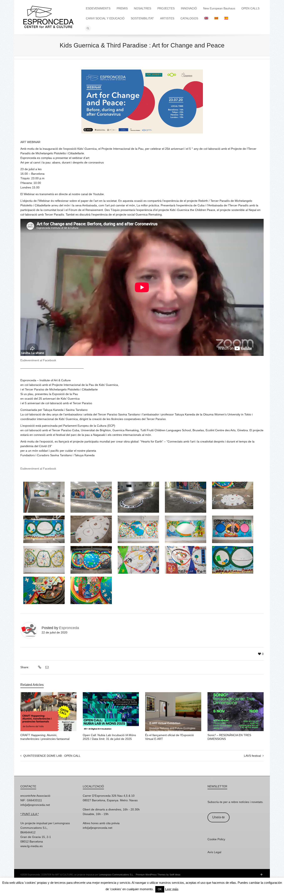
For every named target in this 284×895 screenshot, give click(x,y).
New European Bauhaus (219, 8)
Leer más (171, 889)
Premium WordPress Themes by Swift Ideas (158, 874)
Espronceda (69, 628)
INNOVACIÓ (189, 8)
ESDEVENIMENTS (98, 8)
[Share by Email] (46, 667)
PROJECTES (166, 8)
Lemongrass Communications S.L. (116, 874)
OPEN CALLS (250, 8)
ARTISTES (167, 18)
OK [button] (160, 889)
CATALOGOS (189, 18)
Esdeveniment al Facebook (38, 360)
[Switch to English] (206, 18)
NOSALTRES (142, 8)
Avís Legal (214, 852)
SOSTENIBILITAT (142, 18)
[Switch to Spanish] (226, 18)
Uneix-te (218, 817)
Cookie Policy (216, 839)
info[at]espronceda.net (35, 804)
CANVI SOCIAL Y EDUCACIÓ (105, 18)
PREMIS (122, 8)
